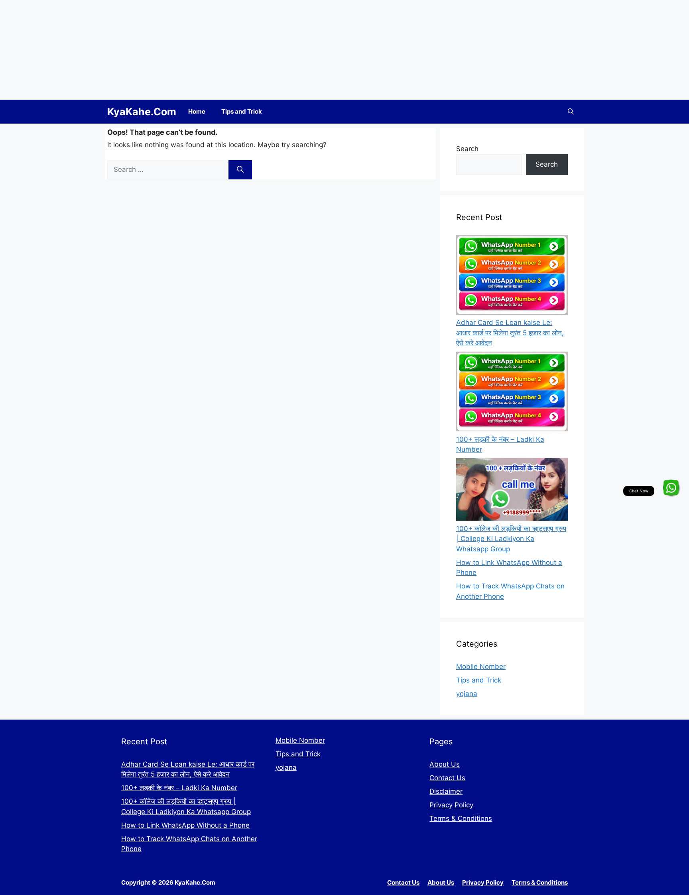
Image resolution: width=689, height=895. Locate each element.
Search (467, 149)
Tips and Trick (241, 111)
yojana (466, 694)
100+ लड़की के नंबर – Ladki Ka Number (179, 788)
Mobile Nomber (481, 667)
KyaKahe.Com (141, 112)
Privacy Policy (451, 805)
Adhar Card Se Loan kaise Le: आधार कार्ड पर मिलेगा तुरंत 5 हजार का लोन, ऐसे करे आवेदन (510, 333)
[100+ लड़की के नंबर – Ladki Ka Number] (512, 393)
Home (196, 111)
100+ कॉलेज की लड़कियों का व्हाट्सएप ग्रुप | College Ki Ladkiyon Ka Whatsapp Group (511, 539)
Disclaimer (446, 791)
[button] (571, 112)
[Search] (240, 169)
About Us (444, 764)
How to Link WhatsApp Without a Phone (185, 825)
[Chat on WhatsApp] (671, 488)
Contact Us (447, 778)
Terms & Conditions (460, 818)
